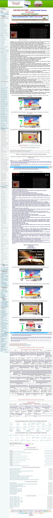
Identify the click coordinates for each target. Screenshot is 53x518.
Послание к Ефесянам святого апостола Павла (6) (4, 108)
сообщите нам (28, 345)
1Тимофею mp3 (28, 440)
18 (38, 145)
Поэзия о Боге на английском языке (3, 326)
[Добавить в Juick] (29, 511)
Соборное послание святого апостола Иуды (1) (3, 99)
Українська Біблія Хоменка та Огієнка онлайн (4, 276)
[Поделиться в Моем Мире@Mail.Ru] (35, 511)
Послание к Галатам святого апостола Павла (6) (3, 106)
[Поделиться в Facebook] (21, 511)
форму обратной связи (27, 344)
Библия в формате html (13, 492)
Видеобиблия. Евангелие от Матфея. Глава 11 (15, 462)
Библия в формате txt (13, 482)
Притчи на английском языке (4, 290)
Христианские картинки (3, 316)
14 (35, 145)
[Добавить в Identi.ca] (28, 511)
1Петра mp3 (41, 435)
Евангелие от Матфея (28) (3, 82)
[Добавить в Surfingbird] (23, 513)
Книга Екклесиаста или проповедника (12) (3, 48)
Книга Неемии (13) (2, 38)
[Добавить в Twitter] (28, 513)
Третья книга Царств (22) (3, 31)
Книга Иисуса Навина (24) (3, 25)
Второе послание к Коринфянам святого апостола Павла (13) (4, 105)
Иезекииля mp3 (11, 429)
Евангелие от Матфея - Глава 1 (15, 496)
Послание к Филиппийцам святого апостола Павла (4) (4, 110)
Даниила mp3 (18, 429)
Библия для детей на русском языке (4, 279)
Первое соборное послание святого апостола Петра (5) (3, 90)
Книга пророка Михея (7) (3, 68)
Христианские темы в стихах (3, 344)
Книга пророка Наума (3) (3, 69)
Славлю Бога (4, 300)
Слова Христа (3, 319)
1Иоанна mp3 (48, 435)
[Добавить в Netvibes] (45, 511)
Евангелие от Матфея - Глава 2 (15, 499)
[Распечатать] (40, 513)
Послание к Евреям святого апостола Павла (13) (3, 125)
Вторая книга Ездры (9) (3, 39)
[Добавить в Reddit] (18, 513)
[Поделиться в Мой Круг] (42, 511)
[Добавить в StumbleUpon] (21, 513)
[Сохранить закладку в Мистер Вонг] (39, 511)
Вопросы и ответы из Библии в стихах (4, 325)
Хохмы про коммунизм (3, 346)
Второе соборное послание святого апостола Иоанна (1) (3, 96)
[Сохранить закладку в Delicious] (13, 511)
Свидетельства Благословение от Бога (3, 336)
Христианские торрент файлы (3, 312)
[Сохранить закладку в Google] (24, 511)
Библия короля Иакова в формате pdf (16, 491)
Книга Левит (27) (2, 21)
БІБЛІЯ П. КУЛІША (13, 493)
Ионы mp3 (43, 429)
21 (40, 145)
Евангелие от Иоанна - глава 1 (15, 505)
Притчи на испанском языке (4, 296)
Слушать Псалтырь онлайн (49, 458)
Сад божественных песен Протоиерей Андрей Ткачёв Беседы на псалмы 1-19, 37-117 (20, 459)
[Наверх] (39, 513)
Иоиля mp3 (29, 429)
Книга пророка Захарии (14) (3, 74)
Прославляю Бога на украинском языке (4, 302)
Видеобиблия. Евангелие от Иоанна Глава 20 (15, 454)
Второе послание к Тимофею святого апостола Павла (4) (3, 120)
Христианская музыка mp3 (3, 310)
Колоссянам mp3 (12, 440)
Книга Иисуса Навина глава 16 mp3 (16, 468)
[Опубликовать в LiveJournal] (34, 511)
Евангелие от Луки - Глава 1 (14, 506)
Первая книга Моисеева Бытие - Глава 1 (16, 498)
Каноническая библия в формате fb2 (16, 490)
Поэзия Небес (4, 303)
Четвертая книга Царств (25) (3, 32)
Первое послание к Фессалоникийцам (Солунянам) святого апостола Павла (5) (4, 114)
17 (37, 145)
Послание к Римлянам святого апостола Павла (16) (4, 101)
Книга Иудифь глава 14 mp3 (14, 474)
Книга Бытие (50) (2, 19)
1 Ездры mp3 (43, 424)
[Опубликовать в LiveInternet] (32, 511)
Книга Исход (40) (2, 20)
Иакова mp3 (37, 435)
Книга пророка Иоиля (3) (3, 63)
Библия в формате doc (13, 487)
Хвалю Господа (4, 327)
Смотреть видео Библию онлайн (48, 450)
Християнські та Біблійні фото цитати (3, 323)
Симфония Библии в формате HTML (16, 488)
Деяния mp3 (33, 435)
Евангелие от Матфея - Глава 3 (15, 504)
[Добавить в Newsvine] (46, 511)
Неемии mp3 (50, 424)
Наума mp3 (11, 430)
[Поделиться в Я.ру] (34, 513)
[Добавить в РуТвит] (20, 513)
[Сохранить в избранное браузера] (35, 513)
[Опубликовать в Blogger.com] (10, 511)
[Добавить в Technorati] (24, 513)
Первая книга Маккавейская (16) (4, 76)
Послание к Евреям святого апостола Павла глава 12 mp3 (19, 477)
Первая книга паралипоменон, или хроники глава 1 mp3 (19, 478)
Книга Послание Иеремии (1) (3, 57)
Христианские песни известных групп (4, 314)
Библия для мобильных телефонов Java (16, 485)
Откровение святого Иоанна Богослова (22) (3, 127)
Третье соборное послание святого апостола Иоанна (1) (3, 97)
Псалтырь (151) (2, 45)
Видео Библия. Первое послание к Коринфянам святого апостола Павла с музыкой (19, 465)
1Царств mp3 (11, 424)
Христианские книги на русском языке (3, 350)
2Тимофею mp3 (34, 440)
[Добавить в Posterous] (51, 511)
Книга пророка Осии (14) (3, 62)
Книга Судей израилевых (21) (3, 26)
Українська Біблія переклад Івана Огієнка (4, 274)
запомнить (2, 12)
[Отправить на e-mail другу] (37, 513)
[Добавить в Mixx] (40, 511)
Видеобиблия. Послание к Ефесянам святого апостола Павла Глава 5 (18, 457)
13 (34, 145)
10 (32, 145)
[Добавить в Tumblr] (26, 513)
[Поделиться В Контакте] (29, 513)
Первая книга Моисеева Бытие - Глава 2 (16, 500)
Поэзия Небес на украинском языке (4, 305)
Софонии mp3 (28, 430)
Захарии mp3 (47, 430)
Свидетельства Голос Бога (3, 339)
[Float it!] (17, 511)
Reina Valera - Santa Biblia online (4, 283)
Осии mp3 (24, 429)
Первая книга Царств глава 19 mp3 (15, 472)
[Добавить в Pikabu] (50, 511)
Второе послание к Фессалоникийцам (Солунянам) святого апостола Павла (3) (4, 116)
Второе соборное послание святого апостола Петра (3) (3, 92)
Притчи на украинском (3, 294)
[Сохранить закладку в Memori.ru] (37, 511)
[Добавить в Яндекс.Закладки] (32, 513)
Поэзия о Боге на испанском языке (3, 331)
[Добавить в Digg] (18, 511)
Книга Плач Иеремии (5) (3, 56)
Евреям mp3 (45, 440)
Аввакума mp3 (18, 430)
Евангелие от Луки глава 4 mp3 (15, 469)
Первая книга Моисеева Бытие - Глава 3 (16, 501)
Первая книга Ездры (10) (3, 37)
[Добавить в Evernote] (20, 511)
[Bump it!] (15, 511)
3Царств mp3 (24, 424)
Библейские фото (4, 315)
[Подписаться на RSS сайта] (42, 513)
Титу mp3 (37, 440)
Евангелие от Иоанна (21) (3, 86)
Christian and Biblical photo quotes (4, 334)
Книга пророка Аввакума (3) (3, 70)
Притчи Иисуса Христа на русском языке (4, 292)
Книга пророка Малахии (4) (3, 75)
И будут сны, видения (3, 340)
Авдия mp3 (38, 429)
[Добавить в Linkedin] (31, 511)
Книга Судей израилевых (28, 150)
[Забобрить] (12, 511)
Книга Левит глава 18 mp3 (14, 473)
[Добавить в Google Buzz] (26, 511)
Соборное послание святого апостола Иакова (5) (3, 89)
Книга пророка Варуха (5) (3, 58)
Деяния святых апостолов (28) (4, 87)
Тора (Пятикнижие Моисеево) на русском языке (18, 486)
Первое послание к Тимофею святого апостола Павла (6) (3, 118)
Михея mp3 (50, 429)
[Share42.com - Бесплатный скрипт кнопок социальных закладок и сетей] (43, 513)
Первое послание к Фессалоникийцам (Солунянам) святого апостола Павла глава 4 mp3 (24, 479)
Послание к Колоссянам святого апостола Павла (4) (4, 112)
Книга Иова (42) (2, 44)
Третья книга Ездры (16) (3, 80)
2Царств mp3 (18, 424)
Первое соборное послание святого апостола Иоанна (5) (3, 94)
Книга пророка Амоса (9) (3, 64)
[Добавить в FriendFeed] (23, 511)
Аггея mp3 (37, 430)
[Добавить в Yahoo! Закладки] (31, 513)
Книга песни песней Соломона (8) (4, 49)
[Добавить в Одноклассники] (48, 511)
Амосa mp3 (32, 429)
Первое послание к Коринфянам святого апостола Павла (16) (4, 103)
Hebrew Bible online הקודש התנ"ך (4, 284)
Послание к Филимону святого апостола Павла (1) (4, 123)
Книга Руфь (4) (2, 27)
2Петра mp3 (45, 435)
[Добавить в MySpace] (43, 511)
